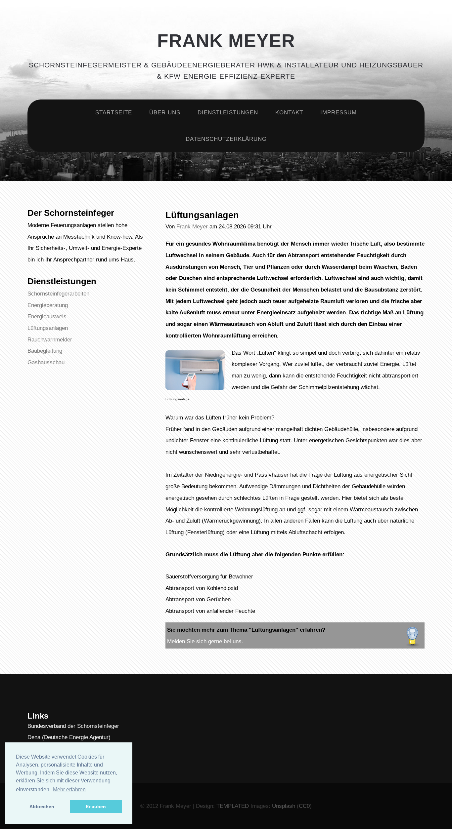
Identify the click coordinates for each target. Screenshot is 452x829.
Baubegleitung (44, 350)
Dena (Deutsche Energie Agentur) (69, 737)
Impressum (338, 112)
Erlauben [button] (96, 806)
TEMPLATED (232, 806)
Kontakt (289, 112)
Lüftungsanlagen (47, 328)
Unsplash (283, 806)
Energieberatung (47, 305)
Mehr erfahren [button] (69, 789)
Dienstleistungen (228, 112)
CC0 (304, 806)
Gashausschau (46, 362)
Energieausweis (47, 316)
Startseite (113, 112)
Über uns (164, 112)
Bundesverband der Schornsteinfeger (73, 726)
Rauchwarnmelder (49, 339)
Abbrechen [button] (41, 806)
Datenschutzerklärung (226, 139)
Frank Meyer (226, 40)
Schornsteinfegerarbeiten (58, 293)
